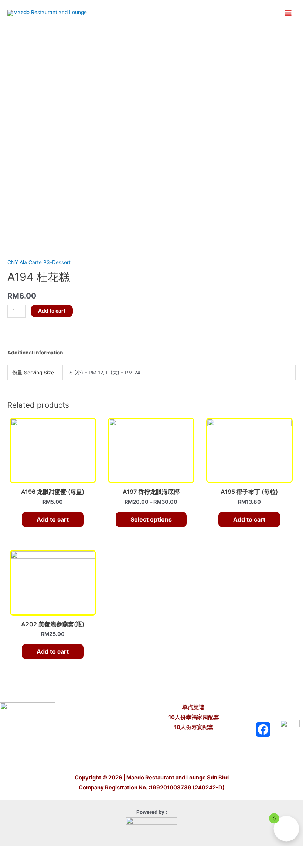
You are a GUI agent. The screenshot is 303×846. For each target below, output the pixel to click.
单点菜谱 (193, 707)
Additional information (35, 352)
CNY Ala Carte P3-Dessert (39, 262)
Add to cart (51, 311)
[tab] (35, 353)
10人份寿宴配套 (194, 727)
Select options (151, 519)
